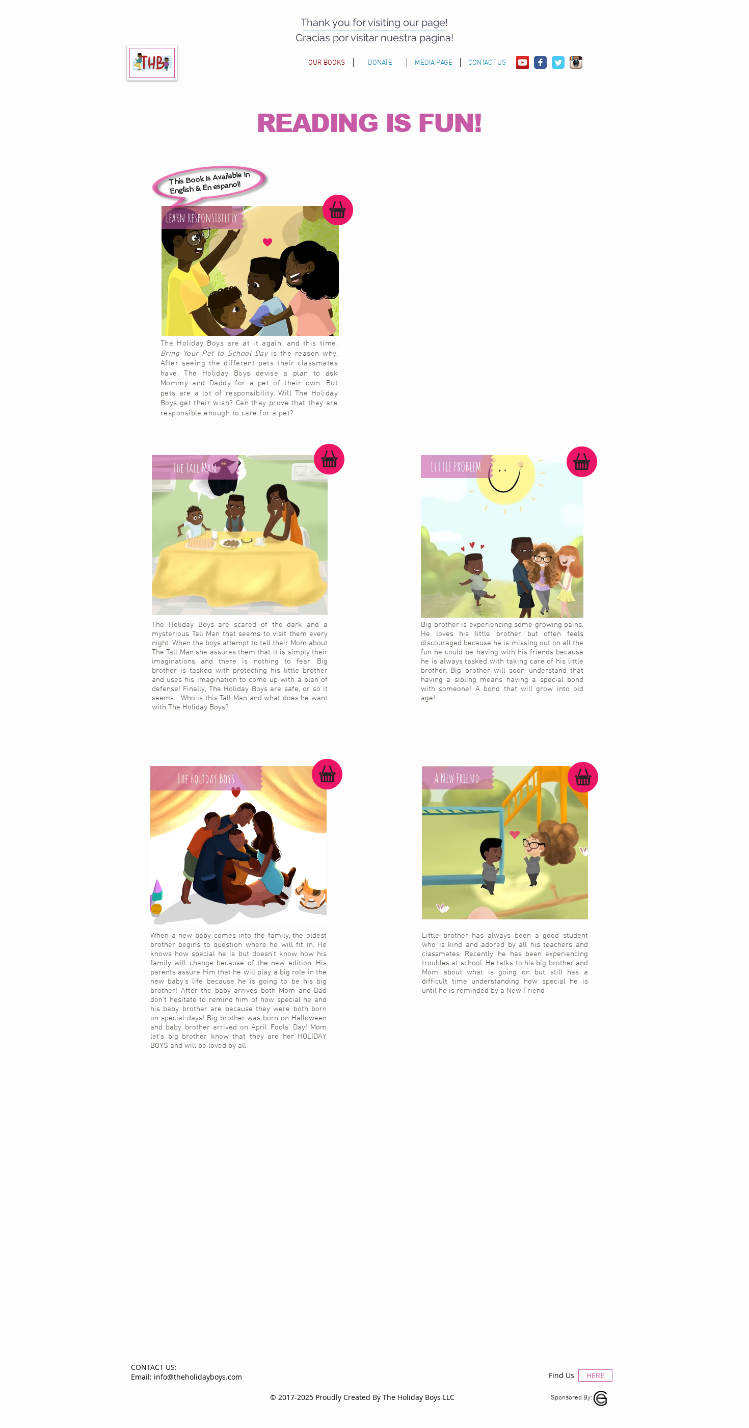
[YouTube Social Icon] (522, 62)
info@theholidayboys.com (198, 1377)
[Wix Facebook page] (540, 62)
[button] (203, 217)
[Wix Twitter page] (558, 62)
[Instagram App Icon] (576, 62)
